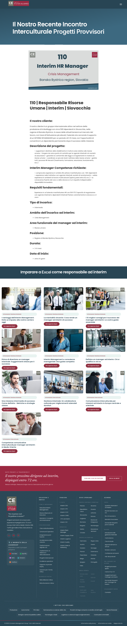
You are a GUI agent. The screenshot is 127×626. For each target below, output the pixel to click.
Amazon (22, 558)
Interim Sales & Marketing (65, 546)
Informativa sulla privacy (88, 623)
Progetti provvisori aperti (110, 567)
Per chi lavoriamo (110, 516)
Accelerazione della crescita (46, 541)
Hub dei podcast (110, 556)
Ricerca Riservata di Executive (46, 514)
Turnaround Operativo (47, 531)
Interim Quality (65, 542)
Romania (83, 522)
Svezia (93, 544)
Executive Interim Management (45, 509)
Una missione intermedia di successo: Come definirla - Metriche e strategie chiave (18, 403)
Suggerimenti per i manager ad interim (111, 576)
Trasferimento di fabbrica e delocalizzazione (45, 553)
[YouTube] (14, 535)
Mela (13, 558)
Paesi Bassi (83, 555)
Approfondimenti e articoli (111, 545)
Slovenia (93, 506)
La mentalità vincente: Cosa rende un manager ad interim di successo (60, 318)
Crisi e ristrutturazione (46, 528)
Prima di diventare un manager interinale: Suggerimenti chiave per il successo (18, 361)
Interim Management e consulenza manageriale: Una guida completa (59, 360)
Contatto (108, 592)
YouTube (14, 553)
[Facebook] (18, 535)
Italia (81, 566)
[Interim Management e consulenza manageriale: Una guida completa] (63, 340)
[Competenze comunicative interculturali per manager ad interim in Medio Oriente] (21, 423)
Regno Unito (95, 541)
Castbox (14, 562)
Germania (83, 541)
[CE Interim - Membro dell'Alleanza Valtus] (20, 504)
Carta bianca (109, 538)
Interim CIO (63, 522)
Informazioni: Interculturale (52, 397)
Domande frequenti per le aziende (111, 524)
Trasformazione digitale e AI (45, 546)
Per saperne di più (9, 326)
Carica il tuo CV (110, 572)
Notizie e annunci (110, 550)
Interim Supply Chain (66, 535)
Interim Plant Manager (64, 531)
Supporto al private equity (46, 565)
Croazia (82, 533)
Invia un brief (114, 478)
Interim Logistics (65, 539)
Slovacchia (83, 515)
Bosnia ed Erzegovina (94, 521)
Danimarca (94, 551)
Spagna (82, 562)
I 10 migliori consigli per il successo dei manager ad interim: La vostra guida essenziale (102, 319)
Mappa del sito (118, 623)
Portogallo (94, 562)
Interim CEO (64, 505)
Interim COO (64, 512)
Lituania (93, 509)
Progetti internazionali (46, 558)
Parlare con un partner (93, 478)
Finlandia (93, 555)
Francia (82, 551)
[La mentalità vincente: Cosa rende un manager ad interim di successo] (63, 298)
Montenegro (95, 525)
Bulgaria (82, 525)
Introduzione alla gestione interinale (111, 534)
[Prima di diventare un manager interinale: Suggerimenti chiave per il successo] (21, 340)
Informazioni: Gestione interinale (12, 314)
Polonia (82, 506)
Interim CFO (64, 509)
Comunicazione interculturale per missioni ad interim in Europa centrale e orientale (103, 403)
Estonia (93, 516)
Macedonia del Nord (94, 530)
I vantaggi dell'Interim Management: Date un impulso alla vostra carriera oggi (18, 319)
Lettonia (93, 513)
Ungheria (83, 518)
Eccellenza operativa (46, 561)
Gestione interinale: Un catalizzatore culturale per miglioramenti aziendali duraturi (60, 403)
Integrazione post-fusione (46, 536)
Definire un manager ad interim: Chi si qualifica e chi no (102, 360)
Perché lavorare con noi (111, 512)
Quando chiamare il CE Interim (111, 506)
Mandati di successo (111, 519)
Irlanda (93, 558)
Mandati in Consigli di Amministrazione (46, 519)
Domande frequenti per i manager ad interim (111, 582)
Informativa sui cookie (105, 623)
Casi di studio (109, 541)
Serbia (82, 529)
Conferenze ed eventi (112, 553)
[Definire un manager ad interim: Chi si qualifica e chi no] (105, 340)
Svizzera (82, 548)
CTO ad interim (65, 519)
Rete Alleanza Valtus (46, 580)
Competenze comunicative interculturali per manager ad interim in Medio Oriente (18, 444)
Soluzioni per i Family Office (46, 571)
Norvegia (94, 548)
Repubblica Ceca (83, 510)
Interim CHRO (64, 515)
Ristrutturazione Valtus (47, 583)
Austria (82, 544)
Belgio (82, 558)
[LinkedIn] (9, 535)
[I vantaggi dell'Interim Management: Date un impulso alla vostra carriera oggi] (21, 298)
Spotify (24, 553)
